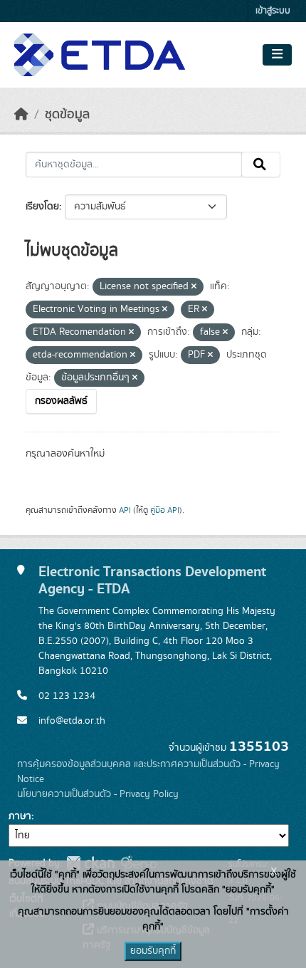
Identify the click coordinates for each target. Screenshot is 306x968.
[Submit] (260, 164)
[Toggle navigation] (277, 55)
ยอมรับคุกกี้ (153, 951)
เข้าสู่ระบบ (272, 11)
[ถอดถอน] (193, 287)
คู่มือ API (164, 510)
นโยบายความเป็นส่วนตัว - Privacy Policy (98, 794)
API (125, 510)
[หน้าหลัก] (21, 114)
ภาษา (20, 816)
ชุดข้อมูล (67, 114)
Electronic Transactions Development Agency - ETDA (152, 580)
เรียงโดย (42, 206)
